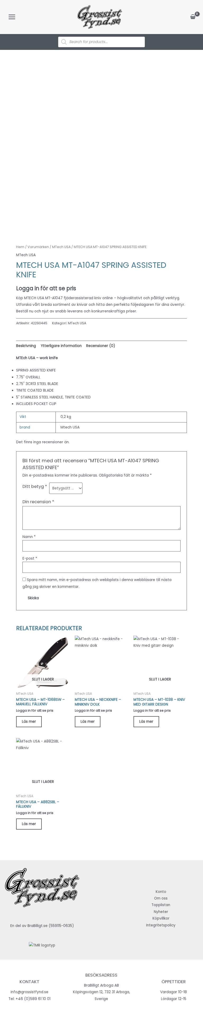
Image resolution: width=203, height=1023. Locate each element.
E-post (29, 558)
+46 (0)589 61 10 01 (33, 998)
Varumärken (38, 247)
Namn (29, 536)
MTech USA (61, 247)
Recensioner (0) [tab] (100, 345)
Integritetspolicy (161, 925)
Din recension (38, 502)
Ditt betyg (34, 486)
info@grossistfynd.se (29, 992)
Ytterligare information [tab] (61, 345)
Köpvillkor (161, 918)
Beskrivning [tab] (26, 345)
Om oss (161, 898)
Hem (20, 247)
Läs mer (29, 721)
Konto (161, 891)
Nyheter (161, 911)
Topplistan (160, 904)
